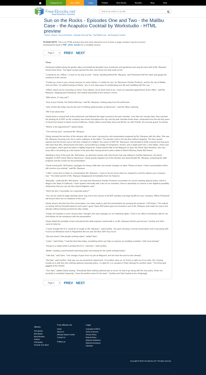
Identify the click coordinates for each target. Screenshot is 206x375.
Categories (55, 3)
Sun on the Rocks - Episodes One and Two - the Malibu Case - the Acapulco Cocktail (92, 35)
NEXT (80, 53)
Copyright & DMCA (93, 329)
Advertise (89, 346)
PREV (68, 53)
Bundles (138, 3)
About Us (60, 332)
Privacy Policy (91, 335)
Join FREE (75, 3)
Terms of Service (92, 332)
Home (47, 35)
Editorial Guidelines (93, 340)
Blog (152, 3)
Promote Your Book (41, 345)
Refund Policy (91, 337)
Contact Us (61, 337)
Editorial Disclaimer (93, 343)
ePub (70, 45)
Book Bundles (39, 337)
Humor (54, 35)
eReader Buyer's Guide (66, 335)
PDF (65, 45)
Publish (105, 3)
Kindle (77, 45)
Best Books (121, 3)
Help (165, 3)
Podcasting (38, 342)
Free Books (38, 331)
